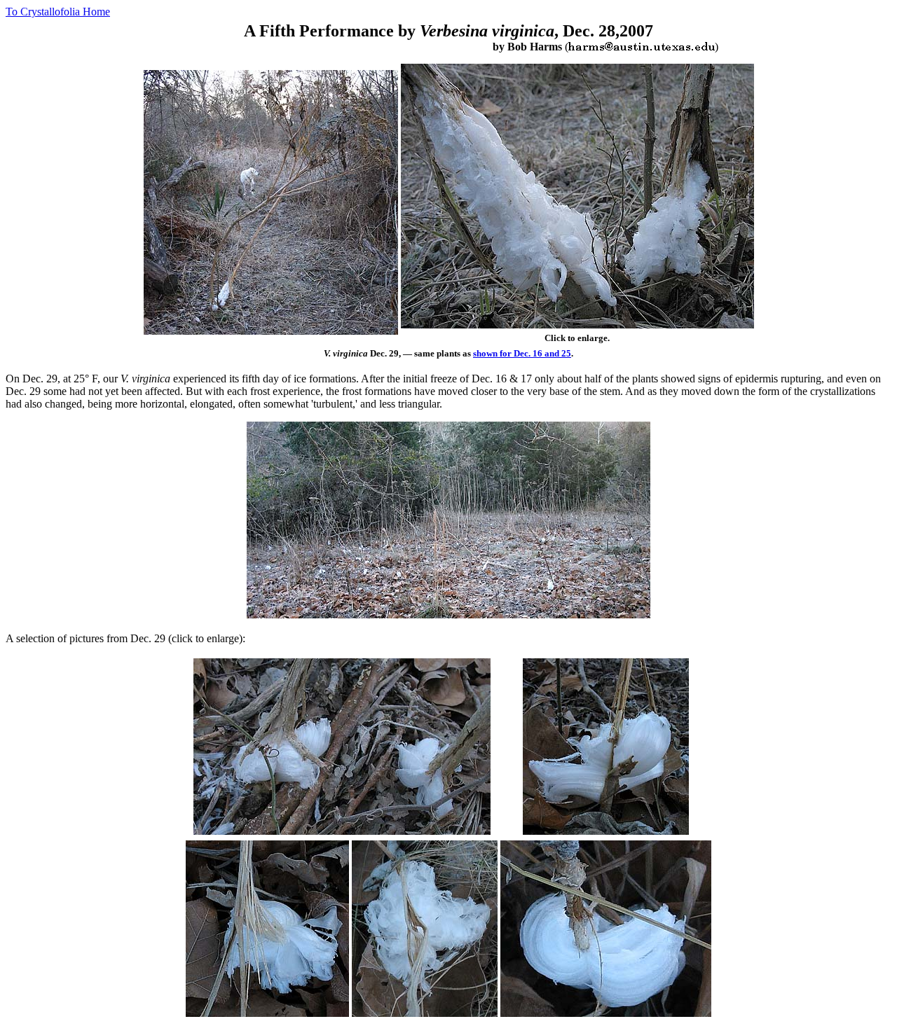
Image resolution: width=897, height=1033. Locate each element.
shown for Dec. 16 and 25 (522, 353)
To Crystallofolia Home (58, 12)
